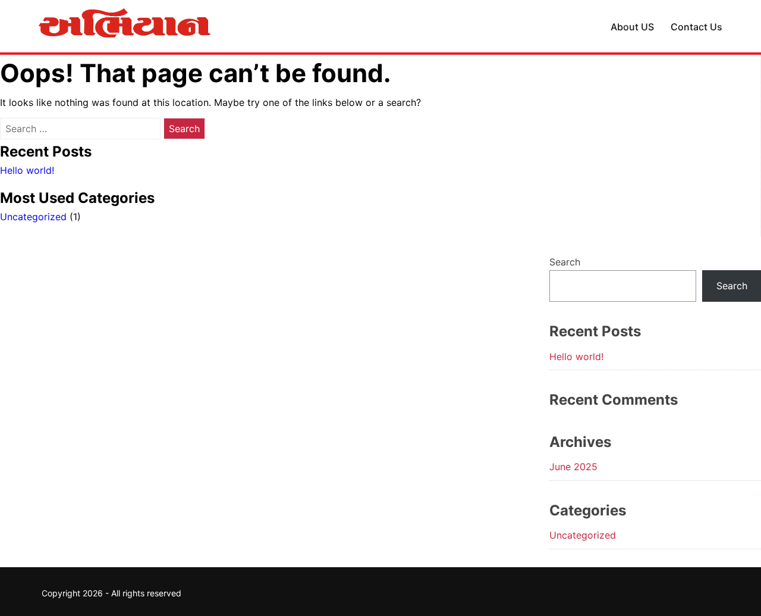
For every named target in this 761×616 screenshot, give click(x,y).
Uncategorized (33, 217)
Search (564, 262)
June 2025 (573, 467)
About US (632, 27)
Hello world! (27, 170)
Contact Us (696, 27)
